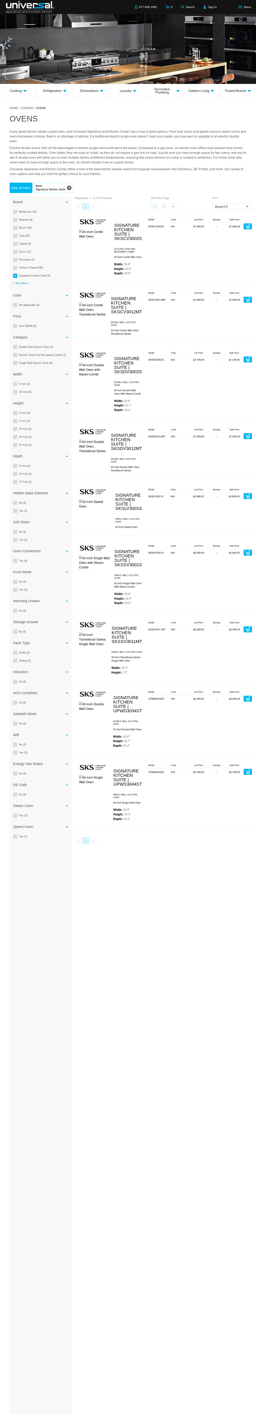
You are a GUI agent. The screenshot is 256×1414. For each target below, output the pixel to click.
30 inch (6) (25, 391)
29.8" (122, 264)
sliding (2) (25, 660)
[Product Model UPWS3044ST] (94, 779)
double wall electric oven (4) (36, 346)
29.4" (123, 598)
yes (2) (23, 510)
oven (61, 131)
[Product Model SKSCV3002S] (94, 234)
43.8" (123, 269)
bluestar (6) (25, 219)
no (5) (22, 681)
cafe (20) (24, 235)
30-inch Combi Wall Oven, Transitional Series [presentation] (125, 331)
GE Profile (200, 169)
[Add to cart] (248, 226)
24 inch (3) (25, 473)
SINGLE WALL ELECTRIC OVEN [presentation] (127, 520)
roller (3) (24, 652)
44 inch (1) (25, 436)
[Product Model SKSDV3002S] (94, 369)
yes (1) (23, 836)
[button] (21, 188)
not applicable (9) (29, 304)
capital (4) (25, 243)
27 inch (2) (25, 481)
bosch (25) (25, 227)
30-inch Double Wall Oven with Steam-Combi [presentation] (127, 391)
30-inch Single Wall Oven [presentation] (127, 802)
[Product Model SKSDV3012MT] (93, 446)
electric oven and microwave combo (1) (42, 354)
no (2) (22, 744)
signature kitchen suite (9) (34, 275)
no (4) (22, 502)
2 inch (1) (24, 420)
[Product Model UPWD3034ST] (94, 706)
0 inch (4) (24, 465)
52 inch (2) (25, 444)
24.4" (122, 410)
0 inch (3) (24, 383)
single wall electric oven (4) (35, 362)
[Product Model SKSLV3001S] (95, 504)
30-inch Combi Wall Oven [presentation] (128, 257)
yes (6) (23, 560)
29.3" (122, 814)
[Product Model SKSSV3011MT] (93, 639)
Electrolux (184, 169)
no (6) (22, 610)
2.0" (119, 672)
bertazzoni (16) (28, 211)
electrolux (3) (26, 259)
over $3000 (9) (27, 325)
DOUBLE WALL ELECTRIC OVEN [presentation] (123, 323)
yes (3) (23, 752)
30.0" (119, 668)
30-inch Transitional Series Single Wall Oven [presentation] (125, 658)
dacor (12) (25, 251)
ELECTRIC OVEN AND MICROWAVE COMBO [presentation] (124, 250)
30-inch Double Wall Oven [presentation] (127, 729)
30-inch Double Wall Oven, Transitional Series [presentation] (125, 468)
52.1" (123, 405)
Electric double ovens (25, 147)
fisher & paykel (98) (31, 267)
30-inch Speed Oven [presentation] (126, 526)
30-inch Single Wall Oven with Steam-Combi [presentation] (128, 584)
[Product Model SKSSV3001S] (94, 562)
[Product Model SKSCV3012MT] (93, 310)
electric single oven (123, 136)
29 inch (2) (25, 428)
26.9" (122, 273)
